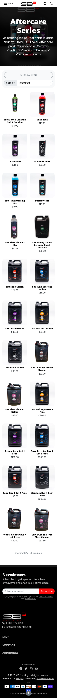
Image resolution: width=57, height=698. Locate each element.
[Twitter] (26, 668)
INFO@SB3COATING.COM (19, 627)
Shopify (20, 678)
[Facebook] (20, 668)
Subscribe (47, 591)
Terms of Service (46, 596)
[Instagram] (31, 668)
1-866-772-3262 (14, 623)
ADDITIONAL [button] (10, 652)
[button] (8, 3)
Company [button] (8, 644)
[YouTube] (36, 668)
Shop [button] (5, 636)
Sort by (10, 83)
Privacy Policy (30, 598)
